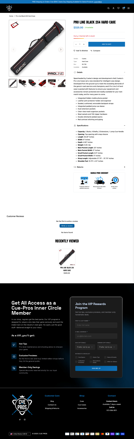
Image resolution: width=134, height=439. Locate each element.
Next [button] (61, 49)
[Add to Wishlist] (118, 8)
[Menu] (128, 8)
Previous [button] (13, 49)
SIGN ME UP (96, 368)
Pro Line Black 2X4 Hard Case (67, 269)
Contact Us (52, 405)
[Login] (113, 8)
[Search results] (108, 8)
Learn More (98, 2)
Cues (82, 401)
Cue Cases (82, 405)
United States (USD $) (20, 434)
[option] (37, 48)
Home (11, 16)
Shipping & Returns (52, 408)
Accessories (82, 408)
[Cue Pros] (9, 8)
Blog (52, 401)
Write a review (67, 226)
